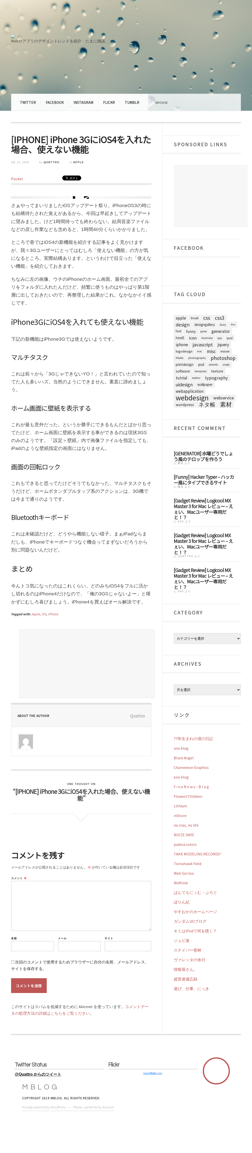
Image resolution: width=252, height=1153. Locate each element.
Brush (195, 318)
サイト (109, 938)
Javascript (203, 345)
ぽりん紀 (181, 902)
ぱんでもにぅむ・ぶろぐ (195, 892)
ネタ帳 (207, 405)
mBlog (41, 1087)
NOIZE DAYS (184, 834)
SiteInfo (213, 364)
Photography (197, 358)
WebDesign (192, 398)
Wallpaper (205, 384)
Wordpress (185, 404)
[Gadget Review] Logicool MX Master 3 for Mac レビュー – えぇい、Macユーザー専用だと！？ (203, 508)
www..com (152, 1073)
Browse (162, 102)
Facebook (55, 102)
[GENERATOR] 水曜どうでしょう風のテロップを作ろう (203, 456)
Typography (216, 378)
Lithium (180, 805)
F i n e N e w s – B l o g (191, 786)
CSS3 (219, 318)
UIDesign (184, 385)
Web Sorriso (184, 873)
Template (200, 371)
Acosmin (108, 1107)
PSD (201, 364)
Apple (78, 162)
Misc (211, 351)
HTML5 (180, 338)
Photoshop (223, 358)
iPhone (53, 614)
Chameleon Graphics (191, 767)
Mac (199, 351)
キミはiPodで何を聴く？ (195, 930)
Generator (220, 331)
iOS (44, 614)
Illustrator (207, 338)
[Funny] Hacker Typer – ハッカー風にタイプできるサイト (204, 479)
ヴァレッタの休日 (189, 959)
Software (183, 371)
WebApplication (190, 391)
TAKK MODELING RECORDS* (197, 853)
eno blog (181, 777)
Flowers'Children (188, 796)
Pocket (17, 178)
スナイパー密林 (187, 950)
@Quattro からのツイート (38, 1074)
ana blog (181, 748)
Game (204, 331)
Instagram (83, 102)
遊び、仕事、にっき (191, 988)
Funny (191, 331)
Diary (223, 324)
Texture (217, 371)
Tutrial (181, 378)
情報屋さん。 (185, 969)
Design (183, 325)
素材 (226, 405)
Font (178, 331)
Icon (193, 338)
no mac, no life (186, 825)
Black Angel (184, 757)
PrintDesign (184, 364)
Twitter (28, 102)
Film (233, 324)
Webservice (223, 398)
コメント (19, 878)
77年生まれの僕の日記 (193, 738)
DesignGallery (204, 324)
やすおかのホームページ (195, 911)
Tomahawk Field (187, 863)
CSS (206, 318)
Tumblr (132, 102)
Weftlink (181, 882)
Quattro (51, 162)
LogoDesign (184, 351)
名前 (14, 938)
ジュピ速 (181, 940)
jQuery (223, 344)
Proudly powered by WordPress (44, 1107)
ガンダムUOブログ (190, 921)
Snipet (226, 364)
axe (181, 521)
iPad (230, 338)
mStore (180, 815)
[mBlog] (65, 19)
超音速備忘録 (185, 978)
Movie (225, 351)
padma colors (185, 844)
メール (62, 938)
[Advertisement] (87, 663)
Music (180, 358)
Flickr (109, 102)
